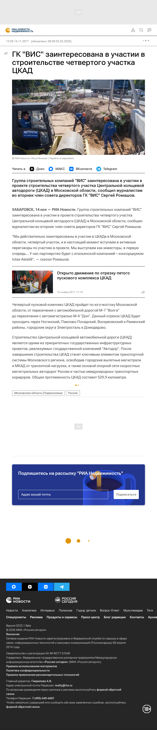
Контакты (137, 617)
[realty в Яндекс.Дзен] (30, 587)
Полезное (65, 610)
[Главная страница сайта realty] (26, 30)
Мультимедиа (133, 610)
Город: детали (86, 610)
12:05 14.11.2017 (17, 41)
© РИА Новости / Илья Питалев (29, 158)
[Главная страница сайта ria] (6, 30)
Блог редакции (115, 617)
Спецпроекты (16, 617)
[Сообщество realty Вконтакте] (46, 587)
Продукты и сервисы (62, 617)
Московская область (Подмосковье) (38, 393)
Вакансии (12, 634)
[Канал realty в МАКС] (14, 587)
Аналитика (29, 610)
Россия (73, 393)
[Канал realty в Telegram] (62, 587)
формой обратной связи (22, 706)
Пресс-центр (90, 617)
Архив (152, 617)
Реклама (36, 617)
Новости (12, 610)
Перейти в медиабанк (61, 158)
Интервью (47, 610)
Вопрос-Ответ (109, 610)
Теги (150, 610)
